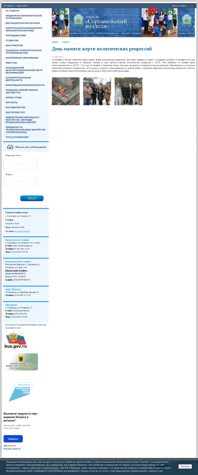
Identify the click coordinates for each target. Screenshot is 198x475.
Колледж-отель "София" (17, 239)
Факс (8, 251)
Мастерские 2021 (15, 112)
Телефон (9, 248)
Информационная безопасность (25, 85)
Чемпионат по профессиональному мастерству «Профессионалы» (26, 129)
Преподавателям (16, 35)
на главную (8, 5)
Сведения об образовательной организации (24, 16)
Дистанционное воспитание (23, 23)
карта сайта (22, 5)
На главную (12, 10)
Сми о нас (11, 63)
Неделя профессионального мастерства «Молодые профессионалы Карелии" (22, 120)
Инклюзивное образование (22, 58)
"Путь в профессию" (17, 137)
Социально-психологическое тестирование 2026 (24, 51)
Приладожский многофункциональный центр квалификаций (24, 70)
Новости (65, 42)
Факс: (8, 316)
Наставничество (16, 107)
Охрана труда (14, 97)
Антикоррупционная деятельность (18, 78)
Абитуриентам (14, 45)
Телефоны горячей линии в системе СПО (22, 91)
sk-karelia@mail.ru (22, 231)
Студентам (12, 40)
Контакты (11, 102)
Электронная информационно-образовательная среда (24, 29)
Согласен (185, 466)
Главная (55, 42)
